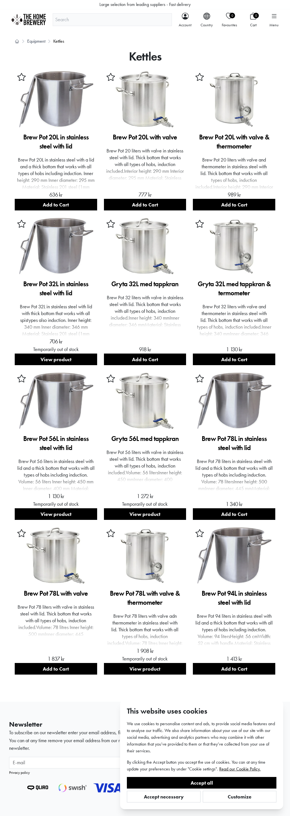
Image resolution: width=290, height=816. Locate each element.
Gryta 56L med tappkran (145, 438)
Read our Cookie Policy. (240, 769)
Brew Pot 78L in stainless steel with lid (234, 443)
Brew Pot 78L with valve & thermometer (145, 598)
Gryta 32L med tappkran (144, 283)
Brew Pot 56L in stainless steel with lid (56, 443)
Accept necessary (164, 796)
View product (55, 359)
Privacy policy (19, 772)
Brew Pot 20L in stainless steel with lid (56, 141)
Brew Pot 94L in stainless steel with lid (234, 598)
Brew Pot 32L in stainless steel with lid (55, 288)
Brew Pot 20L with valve (145, 137)
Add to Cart (56, 204)
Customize (239, 796)
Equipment (36, 41)
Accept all (202, 783)
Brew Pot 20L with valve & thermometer (234, 141)
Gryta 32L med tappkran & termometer (234, 288)
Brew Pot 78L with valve (56, 593)
